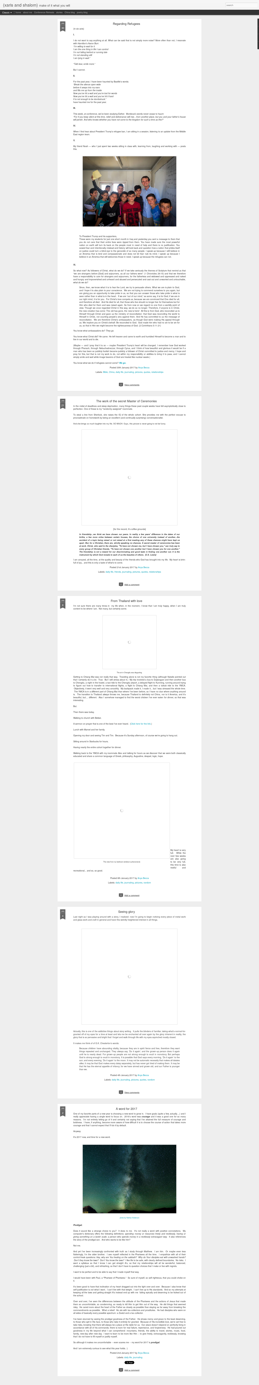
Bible (105, 371)
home (18, 12)
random (147, 882)
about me (27, 12)
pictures (139, 371)
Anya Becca (143, 367)
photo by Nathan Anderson (129, 1217)
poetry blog (82, 12)
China (112, 371)
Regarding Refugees (126, 23)
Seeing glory (126, 911)
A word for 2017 (126, 1108)
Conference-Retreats (44, 12)
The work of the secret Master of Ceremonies (126, 401)
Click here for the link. (141, 723)
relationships (157, 371)
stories (59, 12)
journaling (129, 371)
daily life (119, 371)
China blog (70, 12)
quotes (147, 371)
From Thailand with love (126, 601)
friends (118, 571)
